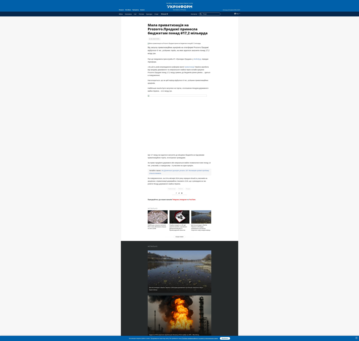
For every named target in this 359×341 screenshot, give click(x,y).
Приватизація (172, 188)
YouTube (192, 226)
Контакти (194, 14)
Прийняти (225, 338)
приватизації (189, 67)
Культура (149, 14)
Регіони (141, 14)
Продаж (188, 188)
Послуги (121, 10)
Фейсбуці (197, 59)
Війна (121, 14)
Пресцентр (135, 10)
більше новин (179, 263)
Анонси (142, 10)
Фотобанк (128, 10)
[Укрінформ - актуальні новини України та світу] (179, 7)
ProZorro (180, 188)
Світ (135, 14)
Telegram (175, 226)
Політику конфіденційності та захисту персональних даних (200, 338)
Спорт (156, 14)
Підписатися (166, 219)
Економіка (128, 14)
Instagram (183, 226)
